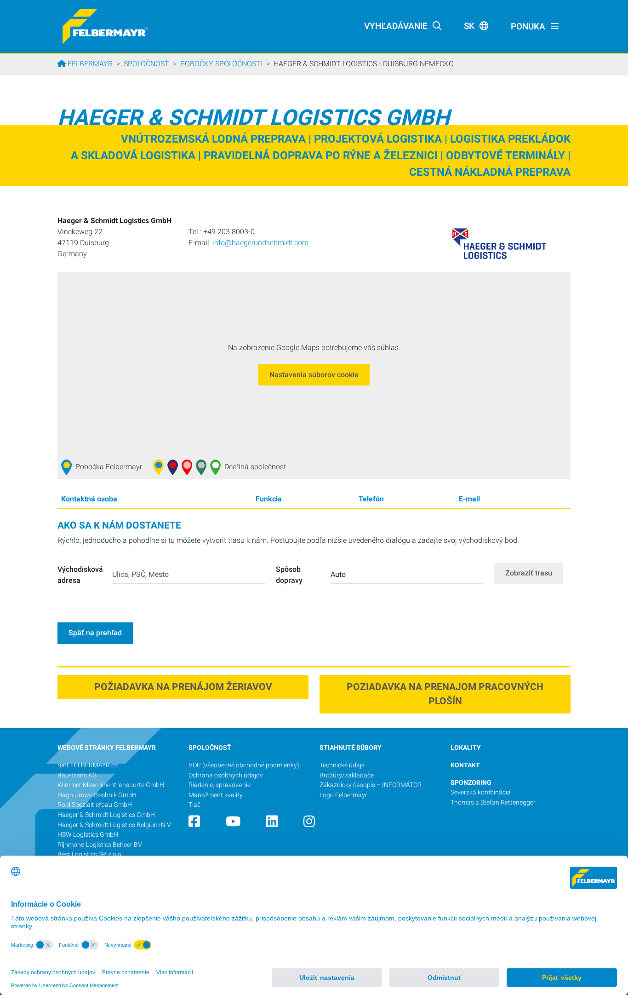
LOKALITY (466, 748)
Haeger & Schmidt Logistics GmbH (106, 815)
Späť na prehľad (95, 632)
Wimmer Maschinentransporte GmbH (110, 785)
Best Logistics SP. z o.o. (90, 854)
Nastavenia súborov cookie (314, 374)
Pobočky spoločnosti (221, 63)
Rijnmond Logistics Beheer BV (100, 845)
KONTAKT (465, 765)
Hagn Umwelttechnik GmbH (97, 795)
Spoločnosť (146, 63)
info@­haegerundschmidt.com (260, 242)
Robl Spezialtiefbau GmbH (94, 805)
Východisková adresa (80, 575)
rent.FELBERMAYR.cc (87, 765)
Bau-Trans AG (77, 775)
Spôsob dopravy (289, 575)
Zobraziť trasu (528, 573)
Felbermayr (89, 63)
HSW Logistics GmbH (87, 835)
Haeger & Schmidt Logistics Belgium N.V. (114, 825)
